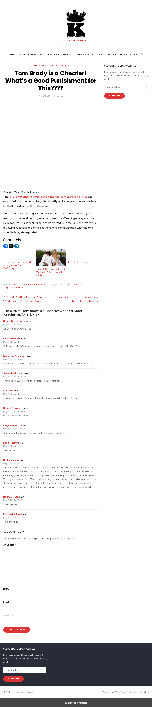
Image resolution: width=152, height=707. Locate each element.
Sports (65, 65)
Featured (55, 65)
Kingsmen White (12, 425)
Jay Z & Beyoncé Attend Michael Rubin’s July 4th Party (50, 272)
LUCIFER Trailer (78, 262)
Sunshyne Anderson (14, 356)
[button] (5, 246)
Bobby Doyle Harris (14, 321)
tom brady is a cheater (70, 284)
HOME (11, 54)
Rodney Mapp (11, 460)
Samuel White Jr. (13, 373)
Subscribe (114, 95)
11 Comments (16, 287)
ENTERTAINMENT (27, 54)
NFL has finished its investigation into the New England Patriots (48, 197)
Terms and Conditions (88, 54)
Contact (111, 54)
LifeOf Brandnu (12, 338)
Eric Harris (9, 390)
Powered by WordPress (114, 692)
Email (6, 602)
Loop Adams (10, 442)
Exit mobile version (76, 702)
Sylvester (58, 96)
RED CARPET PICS (49, 54)
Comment (9, 545)
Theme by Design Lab (138, 692)
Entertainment (40, 65)
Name (6, 589)
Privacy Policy (128, 54)
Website (8, 615)
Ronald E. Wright (13, 408)
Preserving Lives (12, 514)
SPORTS (66, 54)
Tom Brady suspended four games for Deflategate (17, 265)
